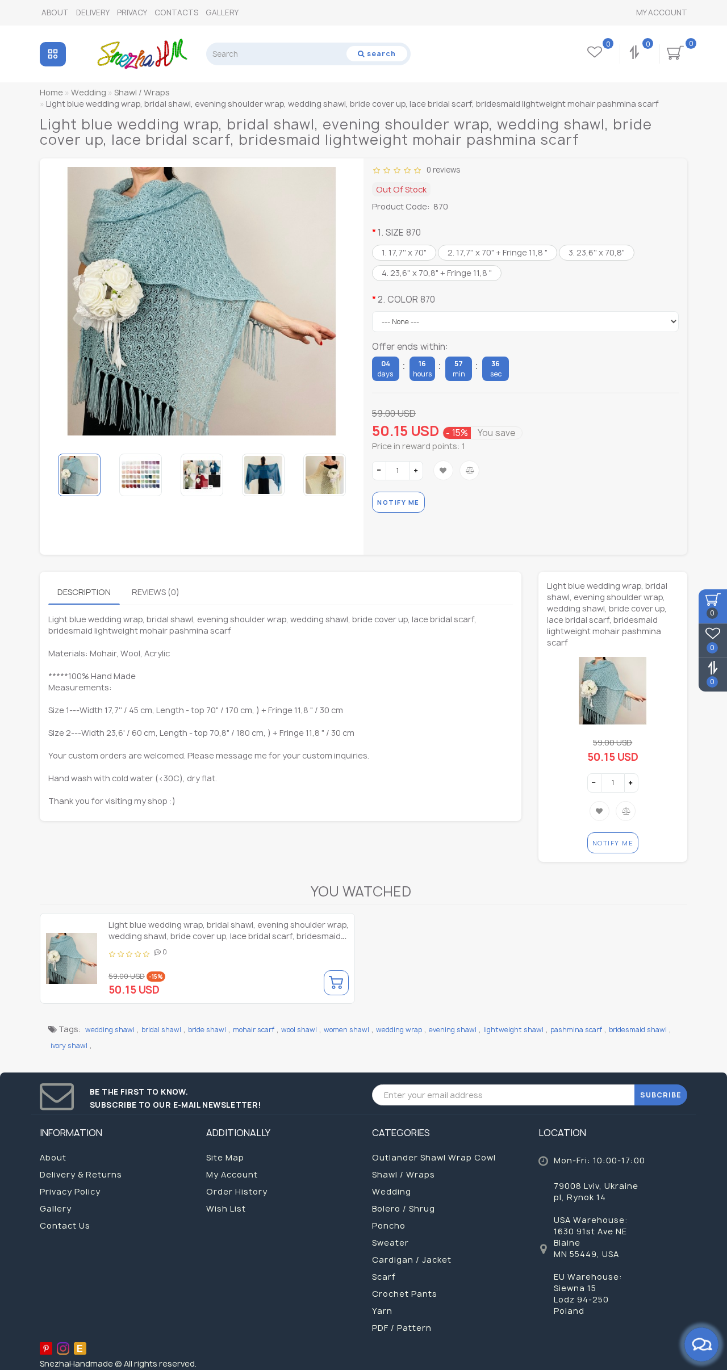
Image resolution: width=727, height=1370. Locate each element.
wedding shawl (110, 1029)
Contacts (176, 12)
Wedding (391, 1191)
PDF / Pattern (402, 1327)
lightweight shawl (513, 1029)
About (55, 12)
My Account (661, 12)
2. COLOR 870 (406, 299)
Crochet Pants (404, 1293)
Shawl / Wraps (403, 1174)
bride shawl (207, 1029)
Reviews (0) (155, 591)
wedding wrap (399, 1029)
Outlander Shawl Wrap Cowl (434, 1157)
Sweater (390, 1242)
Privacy (132, 12)
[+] (416, 470)
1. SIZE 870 (399, 232)
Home (51, 92)
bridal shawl (161, 1029)
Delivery (93, 12)
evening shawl (453, 1029)
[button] (339, 474)
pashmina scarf (576, 1029)
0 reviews (441, 170)
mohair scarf (253, 1029)
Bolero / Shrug (403, 1208)
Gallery (222, 12)
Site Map (225, 1157)
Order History (237, 1191)
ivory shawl (69, 1045)
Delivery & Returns (81, 1174)
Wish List (226, 1208)
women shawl (346, 1029)
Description (84, 591)
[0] (635, 54)
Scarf (384, 1276)
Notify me (398, 502)
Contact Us (65, 1225)
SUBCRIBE (661, 1095)
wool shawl (299, 1029)
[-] (379, 470)
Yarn (382, 1310)
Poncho (389, 1225)
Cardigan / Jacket (412, 1259)
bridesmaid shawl (638, 1029)
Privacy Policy (70, 1191)
